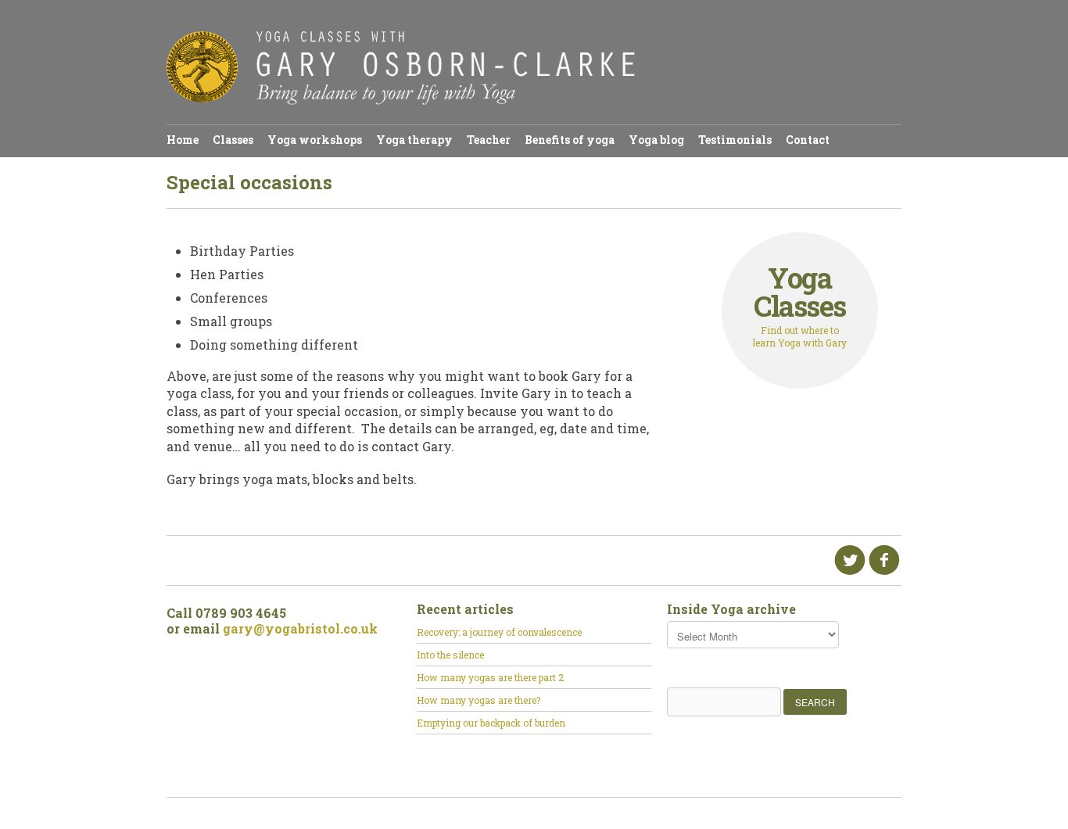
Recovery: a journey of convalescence (499, 632)
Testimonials (735, 139)
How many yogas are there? (478, 700)
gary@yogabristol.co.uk (300, 628)
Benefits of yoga (570, 139)
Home (183, 139)
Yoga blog (656, 139)
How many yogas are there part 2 (490, 677)
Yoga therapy (414, 139)
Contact (808, 139)
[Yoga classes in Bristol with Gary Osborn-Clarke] (401, 100)
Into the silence (450, 654)
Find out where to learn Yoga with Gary (800, 306)
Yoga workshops (314, 139)
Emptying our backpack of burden (491, 722)
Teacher (489, 139)
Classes (233, 139)
